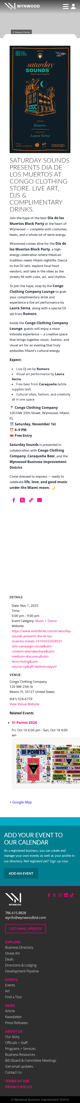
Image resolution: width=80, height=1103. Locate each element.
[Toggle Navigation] (66, 6)
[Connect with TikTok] (72, 895)
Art (7, 991)
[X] (22, 500)
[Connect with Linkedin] (66, 895)
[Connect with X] (54, 895)
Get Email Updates (25, 928)
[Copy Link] (31, 500)
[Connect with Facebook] (49, 895)
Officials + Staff (16, 1042)
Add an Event (21, 873)
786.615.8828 (15, 913)
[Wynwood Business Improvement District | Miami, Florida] (22, 6)
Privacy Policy (18, 1087)
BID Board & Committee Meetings (30, 1060)
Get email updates (19, 1066)
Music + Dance (46, 621)
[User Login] (72, 7)
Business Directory (19, 947)
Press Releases (16, 1022)
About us (13, 1031)
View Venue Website (24, 704)
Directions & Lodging (20, 965)
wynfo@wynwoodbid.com (25, 917)
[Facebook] (14, 500)
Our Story (12, 1036)
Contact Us (13, 1072)
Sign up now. (59, 861)
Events (11, 979)
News (10, 1005)
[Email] (39, 500)
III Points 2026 (24, 722)
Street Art (12, 953)
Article (10, 1011)
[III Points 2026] (41, 764)
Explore (12, 942)
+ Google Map (21, 802)
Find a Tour (13, 997)
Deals (9, 959)
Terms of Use (17, 1081)
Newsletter (13, 1017)
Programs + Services (20, 1048)
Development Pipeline (22, 971)
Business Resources (20, 1054)
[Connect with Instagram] (60, 895)
